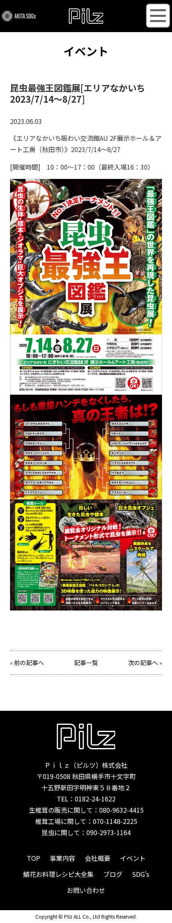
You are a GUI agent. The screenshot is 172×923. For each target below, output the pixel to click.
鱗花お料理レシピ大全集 (58, 874)
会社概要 (97, 858)
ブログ (112, 874)
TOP (33, 858)
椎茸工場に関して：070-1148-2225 (86, 821)
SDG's (140, 874)
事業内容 (62, 858)
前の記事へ (29, 662)
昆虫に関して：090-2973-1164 (86, 832)
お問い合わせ (86, 890)
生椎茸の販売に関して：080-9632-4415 (86, 810)
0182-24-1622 (95, 798)
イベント (133, 858)
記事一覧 (86, 662)
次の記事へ (143, 662)
